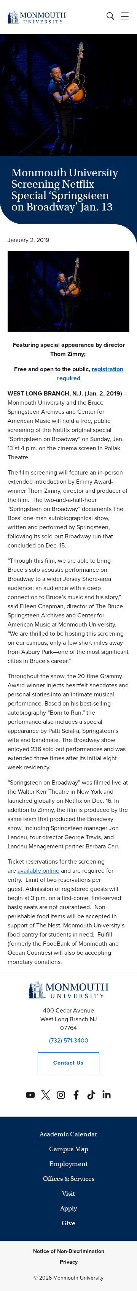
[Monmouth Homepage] (37, 17)
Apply (68, 1208)
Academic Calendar (68, 1134)
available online (38, 870)
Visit (68, 1194)
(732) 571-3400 (68, 1040)
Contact (60, 1063)
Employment (68, 1164)
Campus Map (68, 1149)
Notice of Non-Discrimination (68, 1251)
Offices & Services (68, 1179)
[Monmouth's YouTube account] (30, 1095)
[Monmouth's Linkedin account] (106, 1095)
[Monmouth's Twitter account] (45, 1095)
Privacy (69, 1262)
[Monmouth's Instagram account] (60, 1095)
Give (68, 1223)
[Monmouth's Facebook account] (76, 1095)
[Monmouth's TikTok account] (91, 1095)
